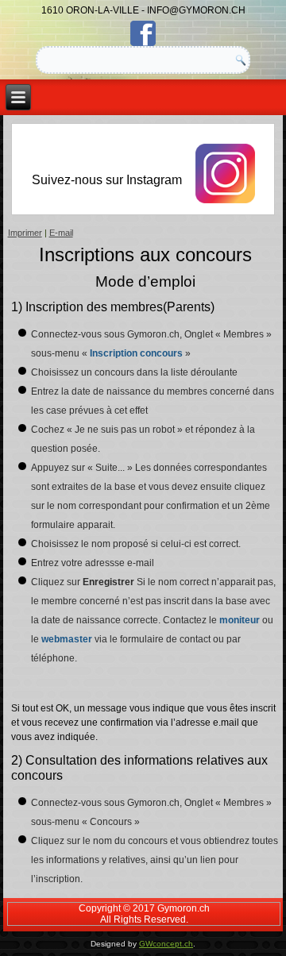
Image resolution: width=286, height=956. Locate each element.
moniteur (239, 620)
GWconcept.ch (166, 943)
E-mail (61, 232)
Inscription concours (137, 353)
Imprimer (25, 232)
